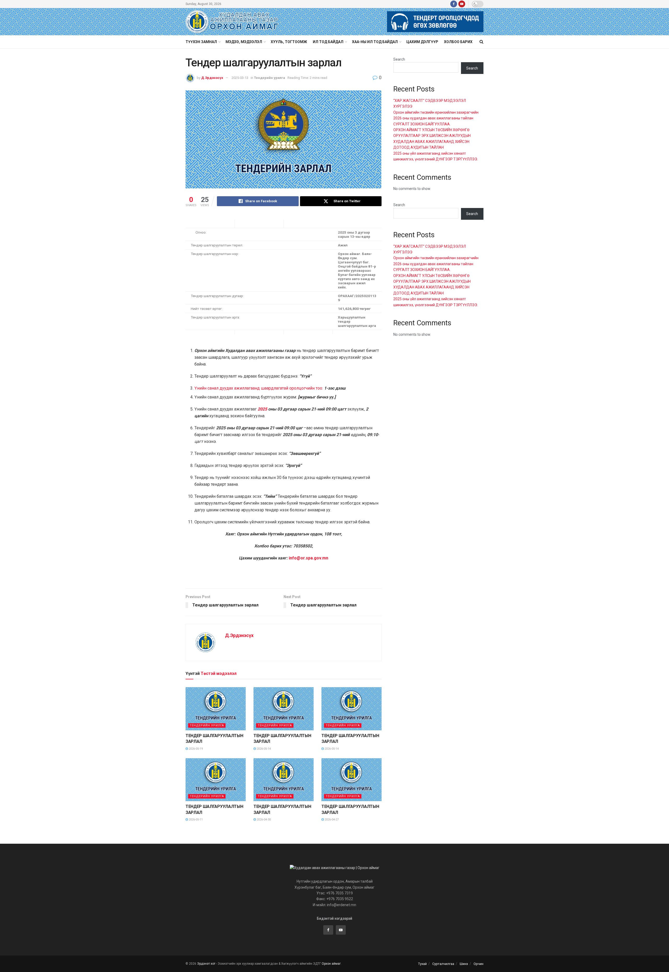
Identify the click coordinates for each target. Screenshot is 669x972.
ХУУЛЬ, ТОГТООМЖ (289, 42)
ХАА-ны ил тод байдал (375, 42)
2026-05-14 (263, 748)
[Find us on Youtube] (461, 4)
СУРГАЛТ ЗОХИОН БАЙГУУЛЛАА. (422, 124)
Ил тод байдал (328, 42)
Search (399, 59)
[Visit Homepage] (232, 22)
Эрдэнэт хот (206, 963)
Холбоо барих (458, 42)
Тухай (422, 964)
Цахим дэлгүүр (422, 42)
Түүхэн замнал (201, 42)
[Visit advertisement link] (435, 21)
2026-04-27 (331, 819)
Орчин (478, 964)
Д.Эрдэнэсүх (212, 78)
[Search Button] (481, 41)
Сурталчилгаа (443, 964)
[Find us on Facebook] (453, 4)
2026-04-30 (263, 819)
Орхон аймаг (331, 963)
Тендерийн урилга (269, 78)
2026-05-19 (195, 748)
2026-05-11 (195, 819)
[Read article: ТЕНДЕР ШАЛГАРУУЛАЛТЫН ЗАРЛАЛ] (216, 708)
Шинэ (464, 964)
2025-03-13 (240, 78)
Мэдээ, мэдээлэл (244, 42)
